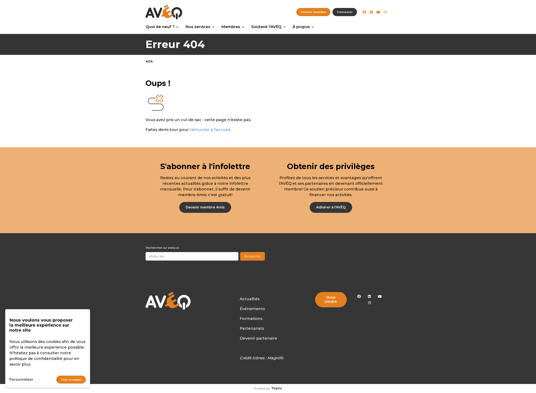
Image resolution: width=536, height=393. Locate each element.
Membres (230, 27)
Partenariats (252, 328)
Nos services (198, 27)
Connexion (345, 12)
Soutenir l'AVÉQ (266, 27)
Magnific (275, 358)
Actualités (249, 299)
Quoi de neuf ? (160, 27)
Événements (252, 308)
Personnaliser (21, 379)
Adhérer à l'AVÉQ (331, 207)
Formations (251, 318)
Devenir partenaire (258, 338)
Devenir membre (313, 12)
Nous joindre (331, 299)
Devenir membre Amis (205, 207)
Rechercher (252, 256)
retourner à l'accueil (210, 129)
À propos (301, 27)
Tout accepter (71, 379)
